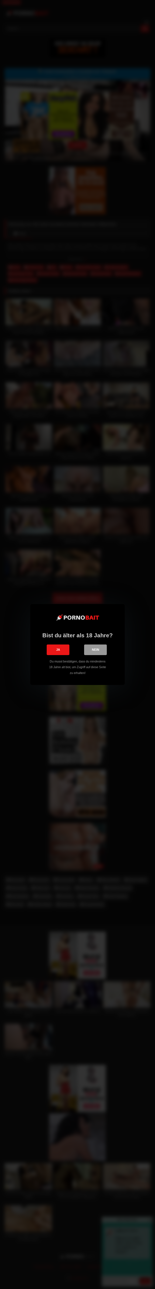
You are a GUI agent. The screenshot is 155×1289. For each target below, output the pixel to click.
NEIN (95, 649)
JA (58, 649)
